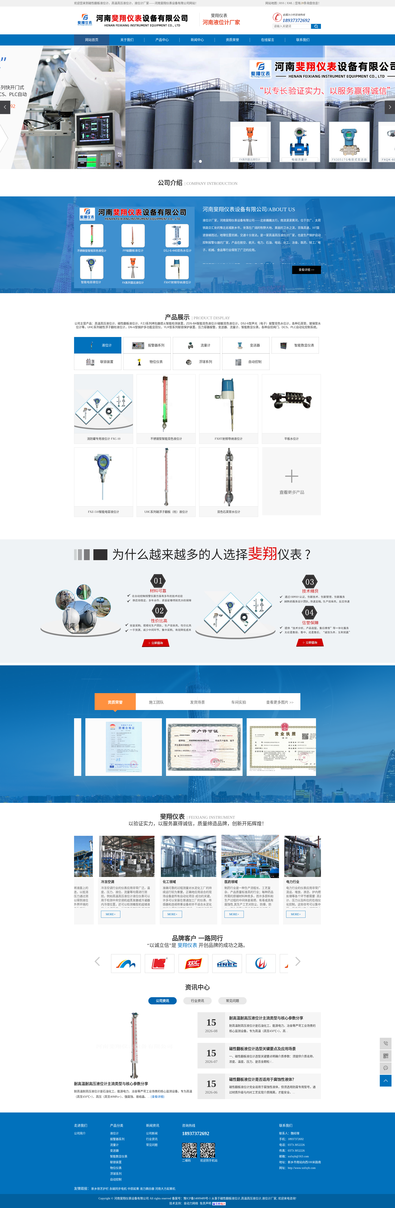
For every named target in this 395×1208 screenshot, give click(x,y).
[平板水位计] (291, 403)
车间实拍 (238, 702)
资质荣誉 (232, 40)
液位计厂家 (269, 1198)
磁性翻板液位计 (230, 1198)
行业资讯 (152, 1139)
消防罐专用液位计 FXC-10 (103, 438)
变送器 (255, 345)
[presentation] (5, 107)
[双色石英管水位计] (228, 476)
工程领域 (304, 882)
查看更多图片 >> (280, 702)
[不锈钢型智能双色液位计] (166, 403)
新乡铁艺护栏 (100, 1188)
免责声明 (205, 1203)
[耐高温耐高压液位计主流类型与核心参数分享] (133, 1045)
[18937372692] (386, 1043)
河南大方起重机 (165, 1188)
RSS (281, 3)
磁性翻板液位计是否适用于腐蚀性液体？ (262, 1079)
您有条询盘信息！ (308, 3)
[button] (194, 161)
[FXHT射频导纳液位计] (228, 403)
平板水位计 (291, 438)
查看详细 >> (306, 269)
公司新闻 (152, 1133)
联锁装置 (106, 362)
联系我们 (302, 40)
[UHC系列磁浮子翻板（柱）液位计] (166, 476)
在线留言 (267, 40)
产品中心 (162, 40)
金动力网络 (191, 1203)
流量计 (205, 345)
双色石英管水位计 (228, 511)
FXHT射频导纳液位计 (229, 438)
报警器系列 (156, 345)
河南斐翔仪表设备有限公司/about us (249, 209)
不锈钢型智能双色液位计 (166, 438)
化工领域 (119, 882)
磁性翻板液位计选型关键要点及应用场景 (262, 1049)
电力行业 (243, 882)
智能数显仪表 (304, 345)
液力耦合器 (147, 1188)
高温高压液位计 (251, 1198)
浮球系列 (205, 362)
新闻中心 (197, 40)
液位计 (107, 345)
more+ (123, 914)
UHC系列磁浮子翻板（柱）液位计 (166, 511)
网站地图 (271, 3)
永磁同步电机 (118, 1188)
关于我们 (127, 40)
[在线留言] (386, 1068)
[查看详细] (157, 1096)
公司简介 (80, 1133)
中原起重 (133, 1188)
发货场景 (197, 702)
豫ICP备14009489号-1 (197, 1198)
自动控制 (254, 362)
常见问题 (152, 1144)
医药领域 (181, 882)
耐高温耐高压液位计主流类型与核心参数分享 (111, 1084)
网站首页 (91, 40)
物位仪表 (156, 362)
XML (290, 3)
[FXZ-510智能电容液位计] (103, 476)
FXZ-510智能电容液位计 (103, 511)
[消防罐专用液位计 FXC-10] (103, 403)
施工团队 (156, 702)
